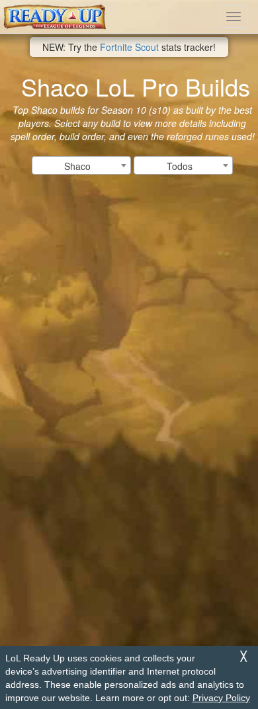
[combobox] (81, 165)
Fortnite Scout (129, 47)
